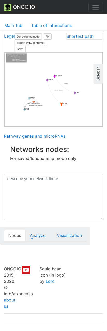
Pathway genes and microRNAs (34, 136)
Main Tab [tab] (13, 25)
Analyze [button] (37, 235)
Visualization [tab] (69, 235)
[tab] (84, 36)
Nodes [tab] (14, 235)
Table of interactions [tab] (51, 25)
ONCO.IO (23, 7)
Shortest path (79, 36)
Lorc (50, 281)
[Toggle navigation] (95, 7)
